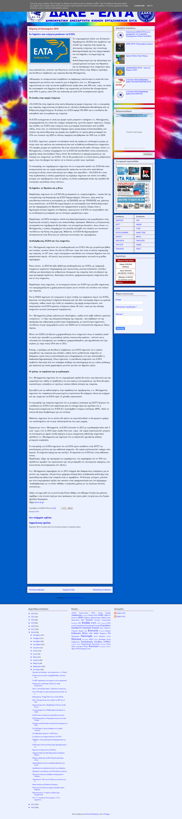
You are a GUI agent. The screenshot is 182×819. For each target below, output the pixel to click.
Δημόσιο (87, 618)
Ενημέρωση (80, 625)
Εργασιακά (87, 628)
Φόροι (86, 646)
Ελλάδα (86, 622)
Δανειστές (74, 618)
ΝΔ (109, 633)
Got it (150, 6)
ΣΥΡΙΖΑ (107, 642)
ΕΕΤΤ (118, 224)
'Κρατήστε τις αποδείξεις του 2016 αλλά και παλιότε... (50, 771)
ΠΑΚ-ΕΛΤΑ (140, 241)
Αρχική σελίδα (68, 590)
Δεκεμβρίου (37, 635)
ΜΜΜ (96, 633)
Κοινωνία (93, 630)
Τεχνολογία (96, 644)
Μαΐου (35, 657)
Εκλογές (89, 620)
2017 (33, 629)
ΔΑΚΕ (101, 615)
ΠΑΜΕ (138, 245)
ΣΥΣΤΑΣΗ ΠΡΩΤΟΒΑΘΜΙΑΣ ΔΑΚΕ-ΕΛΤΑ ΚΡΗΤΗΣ (137, 93)
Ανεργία (100, 613)
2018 (33, 626)
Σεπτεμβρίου (37, 644)
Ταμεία (78, 644)
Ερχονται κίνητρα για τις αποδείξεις (44, 750)
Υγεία (73, 646)
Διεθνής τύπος (106, 618)
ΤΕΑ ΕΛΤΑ (120, 249)
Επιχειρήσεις (105, 625)
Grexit (89, 649)
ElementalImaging (92, 814)
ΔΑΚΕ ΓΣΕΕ (140, 233)
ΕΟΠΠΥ (119, 237)
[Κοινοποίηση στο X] (67, 508)
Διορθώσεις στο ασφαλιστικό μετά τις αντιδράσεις (48, 768)
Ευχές (101, 628)
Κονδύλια (101, 631)
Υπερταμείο (79, 646)
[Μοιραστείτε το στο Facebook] (69, 508)
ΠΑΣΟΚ (108, 636)
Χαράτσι (108, 646)
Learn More (139, 6)
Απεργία (108, 613)
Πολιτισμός (85, 639)
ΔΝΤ (82, 620)
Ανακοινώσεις (83, 613)
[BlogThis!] (64, 508)
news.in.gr (39, 502)
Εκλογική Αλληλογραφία (102, 620)
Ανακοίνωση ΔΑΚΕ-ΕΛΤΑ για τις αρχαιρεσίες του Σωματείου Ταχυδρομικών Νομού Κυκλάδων (138, 34)
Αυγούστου (37, 648)
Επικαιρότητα (89, 625)
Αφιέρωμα (85, 615)
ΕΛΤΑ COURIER (122, 233)
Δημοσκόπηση (95, 618)
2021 (33, 617)
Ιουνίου (35, 654)
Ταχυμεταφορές (86, 644)
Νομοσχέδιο (75, 636)
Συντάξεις (98, 642)
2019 (33, 623)
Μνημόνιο (103, 633)
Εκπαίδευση (74, 623)
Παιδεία (96, 636)
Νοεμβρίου (37, 638)
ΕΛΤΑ (37, 511)
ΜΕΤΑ (138, 237)
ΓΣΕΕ (138, 228)
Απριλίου (36, 660)
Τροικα (108, 644)
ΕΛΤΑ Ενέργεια (101, 623)
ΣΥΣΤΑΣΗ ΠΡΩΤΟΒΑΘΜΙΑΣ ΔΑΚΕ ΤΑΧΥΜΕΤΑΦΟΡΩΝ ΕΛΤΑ (138, 81)
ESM (77, 649)
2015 (33, 804)
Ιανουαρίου (37, 669)
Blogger (107, 814)
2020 (33, 620)
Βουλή (91, 615)
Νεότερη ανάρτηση (36, 590)
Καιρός (81, 631)
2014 (33, 807)
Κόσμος (108, 631)
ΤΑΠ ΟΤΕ (119, 245)
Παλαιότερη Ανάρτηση (102, 590)
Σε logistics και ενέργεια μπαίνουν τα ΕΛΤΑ (46, 736)
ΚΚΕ (85, 631)
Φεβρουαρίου (37, 666)
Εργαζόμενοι (76, 628)
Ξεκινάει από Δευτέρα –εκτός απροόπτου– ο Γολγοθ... (50, 672)
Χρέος (73, 649)
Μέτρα (84, 633)
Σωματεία (73, 644)
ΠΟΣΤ (138, 249)
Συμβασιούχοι (75, 642)
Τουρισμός (103, 644)
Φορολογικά (93, 646)
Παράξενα (102, 636)
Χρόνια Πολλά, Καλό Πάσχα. (137, 56)
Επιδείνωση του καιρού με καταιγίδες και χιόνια (48, 715)
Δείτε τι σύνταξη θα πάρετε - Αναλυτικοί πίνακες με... (49, 689)
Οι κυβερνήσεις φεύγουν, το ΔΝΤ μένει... (45, 733)
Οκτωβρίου (37, 641)
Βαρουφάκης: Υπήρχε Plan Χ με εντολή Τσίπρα (47, 697)
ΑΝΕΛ (93, 613)
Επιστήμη (97, 625)
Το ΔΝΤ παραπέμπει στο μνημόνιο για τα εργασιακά (49, 680)
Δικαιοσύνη (75, 620)
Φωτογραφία (102, 646)
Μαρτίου (36, 663)
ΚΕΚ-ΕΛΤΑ (120, 241)
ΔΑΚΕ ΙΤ (107, 615)
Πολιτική (76, 639)
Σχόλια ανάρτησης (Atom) (74, 598)
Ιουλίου (35, 651)
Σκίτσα (108, 639)
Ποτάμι (96, 639)
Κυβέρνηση (76, 633)
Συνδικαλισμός (87, 642)
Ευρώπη (95, 628)
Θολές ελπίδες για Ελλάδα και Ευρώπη (45, 784)
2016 (33, 632)
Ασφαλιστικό (76, 615)
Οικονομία (86, 635)
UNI (137, 220)
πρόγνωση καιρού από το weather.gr (134, 148)
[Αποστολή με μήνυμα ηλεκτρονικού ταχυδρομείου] (62, 508)
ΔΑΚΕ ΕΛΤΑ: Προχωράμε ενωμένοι (139, 44)
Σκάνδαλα (102, 639)
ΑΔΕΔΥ (139, 224)
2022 (33, 613)
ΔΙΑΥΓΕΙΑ (119, 220)
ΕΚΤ (79, 623)
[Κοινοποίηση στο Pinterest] (71, 508)
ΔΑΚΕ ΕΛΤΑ (121, 613)
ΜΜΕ (90, 633)
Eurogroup (82, 649)
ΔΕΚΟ (80, 617)
